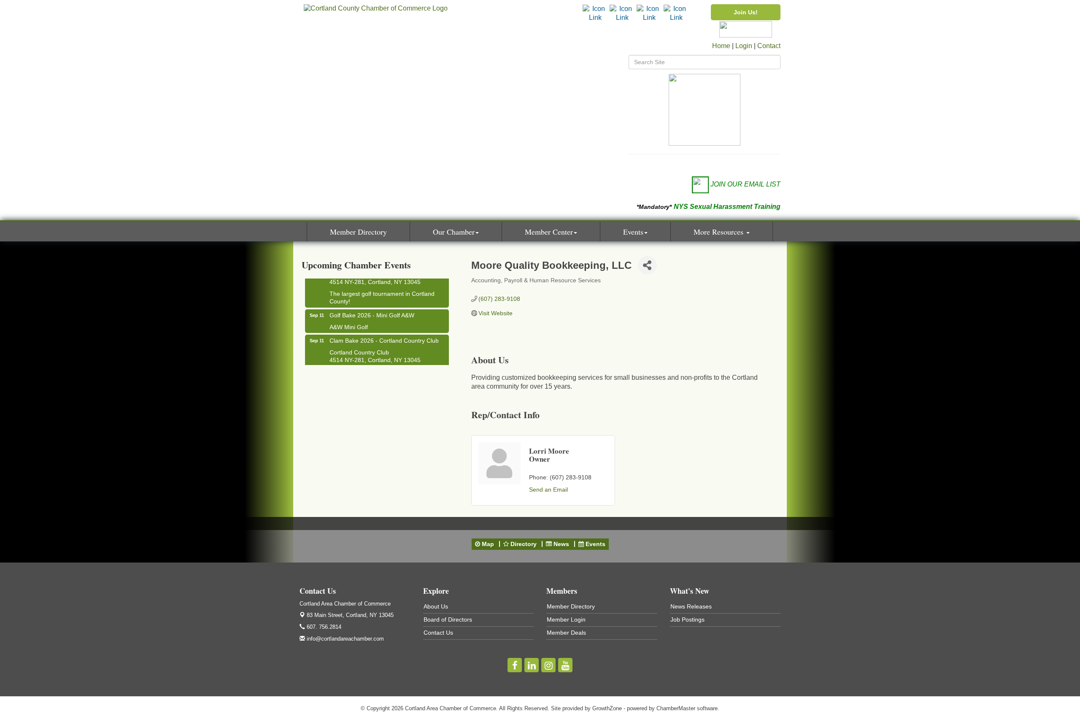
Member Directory (358, 232)
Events (633, 232)
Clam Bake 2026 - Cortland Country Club (384, 335)
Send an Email (548, 489)
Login (743, 45)
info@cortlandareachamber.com (344, 639)
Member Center (549, 232)
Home (721, 45)
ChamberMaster (675, 708)
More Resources (719, 232)
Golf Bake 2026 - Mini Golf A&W (371, 310)
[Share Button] (647, 265)
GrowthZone (607, 708)
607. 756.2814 (323, 627)
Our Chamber (454, 232)
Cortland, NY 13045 (350, 615)
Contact (768, 45)
